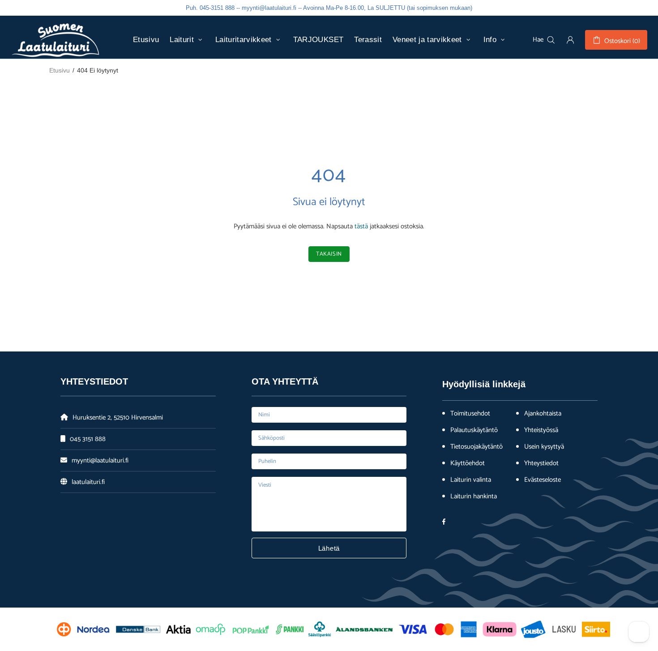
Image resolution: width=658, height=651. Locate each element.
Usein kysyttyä (544, 446)
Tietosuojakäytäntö (476, 446)
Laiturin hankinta (473, 496)
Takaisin (329, 254)
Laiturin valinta (470, 479)
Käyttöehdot (467, 463)
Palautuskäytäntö (474, 430)
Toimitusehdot (470, 413)
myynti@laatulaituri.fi (100, 460)
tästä (361, 226)
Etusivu (59, 70)
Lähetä (329, 548)
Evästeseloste (542, 479)
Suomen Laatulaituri (55, 40)
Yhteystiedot (541, 463)
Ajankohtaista (542, 413)
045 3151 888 (88, 439)
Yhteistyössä (541, 430)
